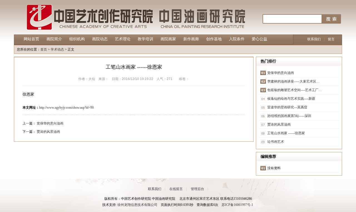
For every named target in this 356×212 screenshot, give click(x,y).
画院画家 (168, 39)
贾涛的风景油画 (48, 132)
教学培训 (145, 39)
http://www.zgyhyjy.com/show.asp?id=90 (66, 107)
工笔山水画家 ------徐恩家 (286, 133)
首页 (43, 49)
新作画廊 (191, 39)
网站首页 (31, 39)
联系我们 (314, 39)
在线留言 (176, 189)
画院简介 (54, 39)
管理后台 (197, 189)
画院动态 (100, 39)
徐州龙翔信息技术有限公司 (137, 205)
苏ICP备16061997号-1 (237, 205)
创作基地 (214, 39)
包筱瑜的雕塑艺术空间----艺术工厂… (294, 90)
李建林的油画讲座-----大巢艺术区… (293, 81)
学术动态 (57, 49)
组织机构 (77, 39)
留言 (331, 39)
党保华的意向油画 (50, 123)
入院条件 (236, 39)
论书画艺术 (275, 142)
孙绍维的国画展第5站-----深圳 (289, 116)
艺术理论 (122, 39)
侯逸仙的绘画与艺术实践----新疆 (291, 99)
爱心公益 (259, 39)
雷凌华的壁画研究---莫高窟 (287, 107)
